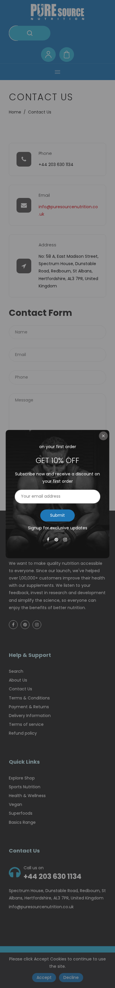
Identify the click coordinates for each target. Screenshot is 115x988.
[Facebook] (48, 540)
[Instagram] (65, 540)
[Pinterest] (57, 540)
